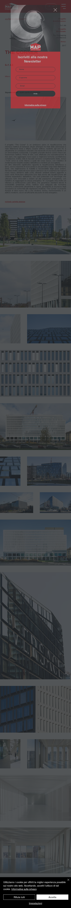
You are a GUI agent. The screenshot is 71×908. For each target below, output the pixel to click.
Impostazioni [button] (35, 903)
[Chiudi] (66, 882)
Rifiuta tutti (19, 897)
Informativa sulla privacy (35, 105)
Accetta (52, 897)
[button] (55, 10)
